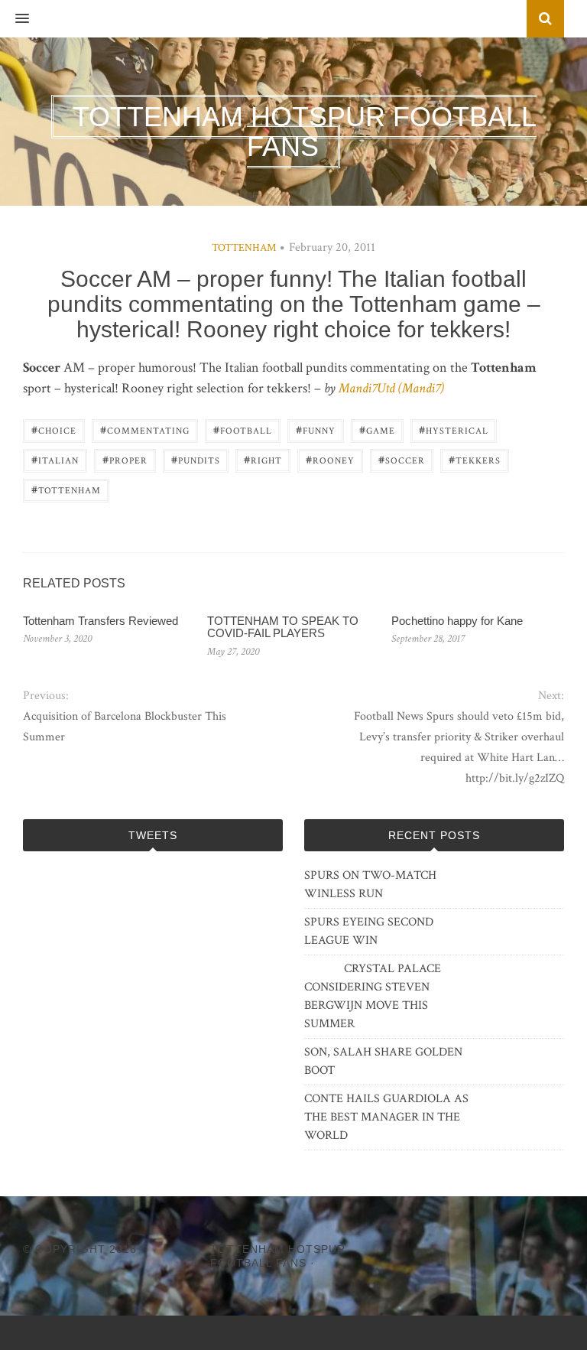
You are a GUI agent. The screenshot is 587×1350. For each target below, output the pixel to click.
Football (242, 429)
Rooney (330, 459)
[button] (14, 19)
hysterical (453, 429)
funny (316, 429)
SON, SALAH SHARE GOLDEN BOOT (383, 1061)
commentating (145, 429)
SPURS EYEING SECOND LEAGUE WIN (368, 931)
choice (53, 429)
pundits (195, 459)
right (263, 459)
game (377, 429)
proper (125, 459)
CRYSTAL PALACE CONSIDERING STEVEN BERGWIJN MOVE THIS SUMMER (372, 996)
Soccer (401, 459)
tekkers (475, 459)
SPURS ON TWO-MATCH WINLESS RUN (370, 884)
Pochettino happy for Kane (457, 620)
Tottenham (244, 248)
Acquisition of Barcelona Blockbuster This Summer (124, 726)
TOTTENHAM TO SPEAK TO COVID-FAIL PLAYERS (282, 627)
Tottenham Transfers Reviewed (100, 620)
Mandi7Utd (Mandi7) (391, 388)
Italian (55, 459)
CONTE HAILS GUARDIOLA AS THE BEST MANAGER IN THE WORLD (386, 1117)
